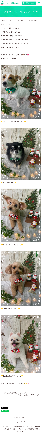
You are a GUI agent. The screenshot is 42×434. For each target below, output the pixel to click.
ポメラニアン (7, 376)
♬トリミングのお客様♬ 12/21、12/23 (27, 395)
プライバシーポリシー (21, 417)
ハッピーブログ (13, 20)
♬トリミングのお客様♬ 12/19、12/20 (14, 393)
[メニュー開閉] (39, 3)
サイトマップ (21, 422)
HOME (2, 20)
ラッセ (11, 121)
